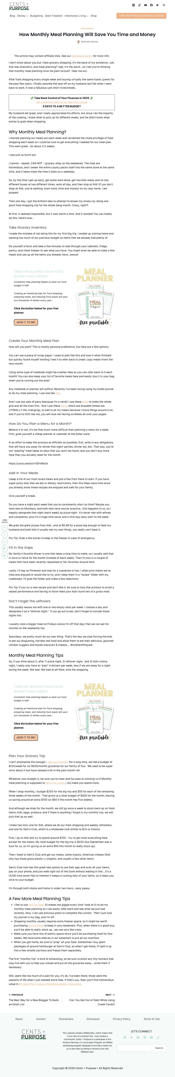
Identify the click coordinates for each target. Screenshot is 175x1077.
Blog (12, 15)
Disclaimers (66, 1019)
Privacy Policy (121, 1019)
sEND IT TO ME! (26, 322)
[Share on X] (5, 542)
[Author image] (78, 41)
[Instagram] (133, 5)
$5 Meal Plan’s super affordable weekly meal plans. (50, 984)
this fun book (36, 904)
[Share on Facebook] (5, 535)
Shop (94, 15)
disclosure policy (82, 56)
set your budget (58, 762)
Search (159, 1048)
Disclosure (93, 1019)
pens (85, 401)
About (19, 1019)
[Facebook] (151, 5)
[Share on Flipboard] (5, 549)
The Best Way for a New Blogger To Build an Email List (34, 1000)
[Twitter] (157, 5)
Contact (41, 1019)
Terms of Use (152, 1019)
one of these (36, 925)
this (58, 393)
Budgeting (36, 15)
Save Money (87, 28)
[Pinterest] (144, 1037)
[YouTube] (145, 5)
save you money (55, 782)
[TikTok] (139, 5)
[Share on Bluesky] (5, 556)
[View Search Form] (163, 5)
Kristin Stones (91, 41)
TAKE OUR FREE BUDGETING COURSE (141, 15)
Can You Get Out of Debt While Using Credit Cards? (92, 1000)
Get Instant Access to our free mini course (62, 102)
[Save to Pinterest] (5, 528)
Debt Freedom (54, 15)
